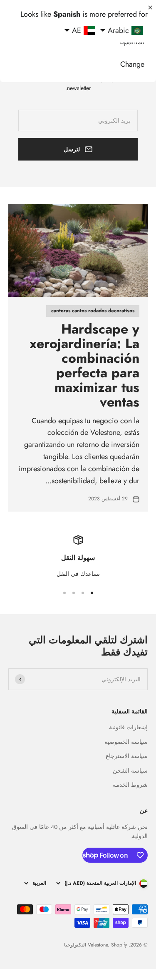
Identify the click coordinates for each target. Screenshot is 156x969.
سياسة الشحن (130, 770)
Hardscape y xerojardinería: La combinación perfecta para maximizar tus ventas (84, 365)
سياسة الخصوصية (126, 742)
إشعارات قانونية (128, 727)
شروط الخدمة (130, 785)
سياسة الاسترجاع (127, 756)
